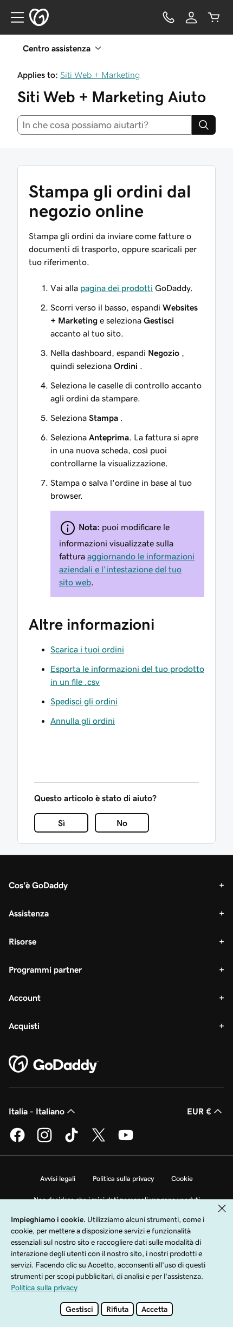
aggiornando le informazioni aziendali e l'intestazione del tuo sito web (127, 569)
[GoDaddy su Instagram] (44, 1140)
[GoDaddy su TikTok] (71, 1140)
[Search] (204, 125)
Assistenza (29, 913)
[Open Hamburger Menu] (13, 17)
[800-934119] (168, 17)
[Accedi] (191, 17)
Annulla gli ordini (82, 720)
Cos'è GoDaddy (38, 885)
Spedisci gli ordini (84, 701)
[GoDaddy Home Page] (54, 1064)
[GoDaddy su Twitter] (98, 1140)
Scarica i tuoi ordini (87, 649)
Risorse (22, 941)
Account (25, 997)
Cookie (182, 1178)
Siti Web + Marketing (100, 74)
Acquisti (24, 1025)
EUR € (199, 1111)
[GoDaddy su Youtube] (125, 1140)
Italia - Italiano (36, 1111)
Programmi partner (45, 969)
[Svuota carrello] (214, 17)
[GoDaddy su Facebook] (17, 1140)
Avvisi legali (57, 1178)
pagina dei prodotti (116, 287)
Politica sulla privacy (123, 1178)
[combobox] (104, 125)
